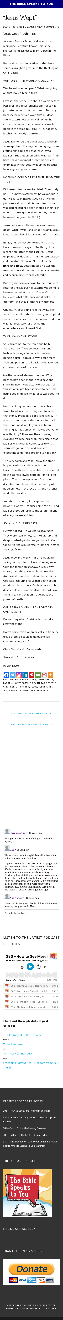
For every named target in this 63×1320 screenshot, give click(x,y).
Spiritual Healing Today (17, 1053)
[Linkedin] (25, 675)
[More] (50, 675)
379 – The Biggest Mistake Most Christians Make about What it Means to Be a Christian (30, 1144)
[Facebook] (6, 675)
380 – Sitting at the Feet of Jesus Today (25, 1135)
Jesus (34, 687)
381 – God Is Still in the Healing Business (24, 1128)
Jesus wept (10, 690)
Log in (53, 1308)
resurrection (39, 690)
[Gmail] (44, 675)
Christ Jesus (11, 687)
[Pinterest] (31, 675)
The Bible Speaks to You (42, 1305)
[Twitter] (13, 675)
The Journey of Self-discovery (22, 1035)
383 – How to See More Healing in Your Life (26, 1111)
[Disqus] (31, 783)
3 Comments (51, 27)
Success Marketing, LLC (33, 1308)
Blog (23, 680)
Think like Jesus (13, 1044)
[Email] (38, 675)
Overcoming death (27, 683)
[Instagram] (19, 675)
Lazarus (8, 683)
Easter (31, 680)
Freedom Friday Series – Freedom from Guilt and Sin (31, 1065)
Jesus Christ (45, 680)
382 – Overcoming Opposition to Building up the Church (29, 1120)
